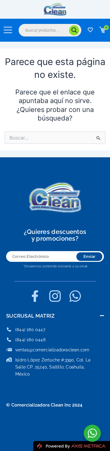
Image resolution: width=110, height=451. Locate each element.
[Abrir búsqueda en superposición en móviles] (50, 30)
